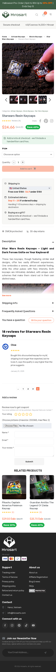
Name (5, 432)
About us (33, 572)
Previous (6, 100)
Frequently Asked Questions (18, 311)
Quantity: (6, 162)
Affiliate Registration (38, 577)
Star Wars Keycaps (41, 111)
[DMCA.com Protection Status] (37, 591)
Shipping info (10, 302)
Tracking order (8, 572)
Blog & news (34, 581)
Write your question (41, 320)
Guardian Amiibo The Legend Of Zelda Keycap (42, 505)
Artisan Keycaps (18, 37)
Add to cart (26, 168)
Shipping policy (9, 586)
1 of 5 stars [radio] (16, 414)
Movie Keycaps (35, 37)
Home (4, 37)
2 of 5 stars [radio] (19, 414)
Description (9, 241)
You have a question (13, 319)
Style (4, 148)
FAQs (31, 586)
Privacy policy (8, 581)
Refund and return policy (13, 590)
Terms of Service (10, 577)
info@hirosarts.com (17, 613)
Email (5, 440)
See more (6, 295)
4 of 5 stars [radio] (27, 414)
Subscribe (45, 652)
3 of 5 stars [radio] (23, 414)
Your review (8, 448)
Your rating (7, 414)
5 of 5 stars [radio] (30, 414)
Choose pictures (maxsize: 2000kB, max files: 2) (26, 420)
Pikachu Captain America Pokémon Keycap (12, 505)
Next (50, 100)
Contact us (7, 595)
